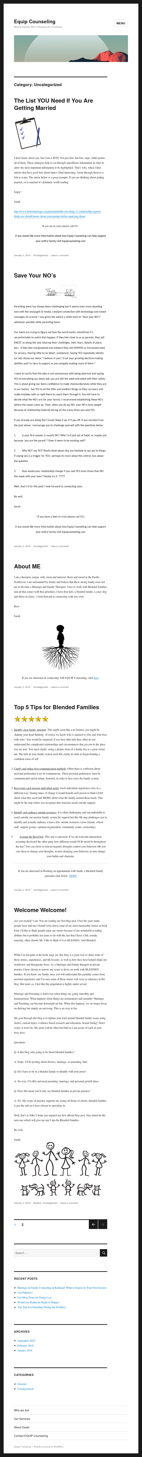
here (96, 678)
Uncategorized (40, 255)
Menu (121, 23)
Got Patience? (25, 1292)
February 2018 (25, 1345)
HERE (73, 875)
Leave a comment (60, 255)
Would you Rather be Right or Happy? (38, 1302)
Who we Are (21, 1410)
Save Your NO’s (35, 275)
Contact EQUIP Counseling (31, 1436)
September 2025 (26, 1340)
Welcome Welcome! (40, 910)
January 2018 (24, 1350)
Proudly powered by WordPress (48, 1446)
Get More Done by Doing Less (34, 1297)
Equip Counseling (34, 21)
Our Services (22, 1419)
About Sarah (21, 1427)
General (37, 1202)
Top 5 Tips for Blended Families (56, 707)
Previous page (93, 1228)
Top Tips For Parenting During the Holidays (41, 1307)
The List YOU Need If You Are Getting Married (53, 104)
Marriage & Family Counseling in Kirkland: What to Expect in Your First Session (61, 1287)
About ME (27, 566)
